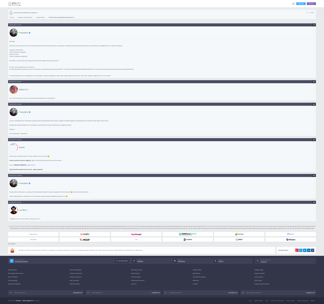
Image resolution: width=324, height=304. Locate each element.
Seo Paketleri (11, 243)
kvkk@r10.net (156, 292)
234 (194, 228)
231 (187, 228)
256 (249, 228)
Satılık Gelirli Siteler (75, 284)
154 (307, 226)
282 (313, 228)
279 (306, 228)
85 (152, 226)
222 (165, 228)
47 (83, 226)
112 (208, 226)
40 (71, 226)
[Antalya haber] (239, 234)
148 (293, 226)
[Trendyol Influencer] (85, 239)
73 (130, 226)
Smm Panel (33, 239)
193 (95, 228)
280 (308, 228)
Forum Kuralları (291, 300)
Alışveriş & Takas (197, 269)
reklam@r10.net (77, 292)
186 (78, 228)
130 (249, 226)
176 (54, 228)
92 (164, 226)
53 (94, 226)
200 (112, 228)
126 (240, 226)
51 (91, 226)
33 (58, 226)
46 (82, 226)
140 (274, 226)
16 (28, 226)
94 (168, 226)
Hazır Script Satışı (74, 280)
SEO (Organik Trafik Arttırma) (15, 273)
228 (179, 228)
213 (143, 228)
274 (293, 228)
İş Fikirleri (195, 284)
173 (47, 228)
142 (278, 226)
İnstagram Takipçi (258, 269)
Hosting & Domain (136, 277)
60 (107, 226)
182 (68, 228)
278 (303, 228)
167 (33, 228)
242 (214, 228)
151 (300, 226)
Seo (136, 239)
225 (172, 228)
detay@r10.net (310, 292)
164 (26, 228)
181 (66, 228)
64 (114, 226)
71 (127, 226)
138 (269, 226)
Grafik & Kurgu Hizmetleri (137, 280)
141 (276, 226)
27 (47, 226)
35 (61, 226)
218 (155, 228)
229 (182, 228)
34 (60, 226)
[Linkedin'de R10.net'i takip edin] (308, 250)
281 (310, 228)
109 (201, 226)
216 (151, 228)
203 (119, 228)
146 (288, 226)
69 (123, 226)
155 (310, 226)
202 (117, 228)
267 (276, 228)
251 (236, 228)
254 (244, 228)
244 (219, 228)
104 (189, 226)
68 (122, 226)
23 (40, 226)
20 (35, 226)
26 (45, 226)
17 (30, 226)
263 (266, 228)
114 (212, 226)
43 (76, 226)
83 (148, 226)
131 (252, 226)
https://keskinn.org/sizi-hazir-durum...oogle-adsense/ (26, 169)
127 (242, 226)
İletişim (313, 300)
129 (247, 226)
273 (291, 228)
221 (162, 228)
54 (96, 226)
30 (52, 226)
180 (63, 228)
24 (42, 226)
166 (30, 228)
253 (241, 228)
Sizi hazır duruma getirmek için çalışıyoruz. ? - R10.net (15, 3)
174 (49, 228)
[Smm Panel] (85, 234)
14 (25, 226)
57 (102, 226)
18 (31, 226)
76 (136, 226)
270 (284, 228)
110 (204, 226)
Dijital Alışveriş (196, 273)
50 (89, 226)
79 (141, 226)
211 (139, 228)
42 (74, 226)
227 (177, 228)
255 (246, 228)
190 (87, 228)
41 (72, 226)
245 (221, 228)
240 (209, 228)
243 (216, 228)
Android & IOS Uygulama (199, 277)
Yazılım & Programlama (75, 269)
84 (150, 226)
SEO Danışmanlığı (12, 280)
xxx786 (22, 210)
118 (221, 226)
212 (141, 228)
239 (206, 228)
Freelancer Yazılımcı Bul (76, 273)
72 (129, 226)
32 (56, 226)
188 (83, 228)
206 (127, 228)
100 (180, 226)
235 (196, 228)
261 (261, 228)
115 (215, 226)
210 (137, 228)
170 (40, 228)
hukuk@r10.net (232, 292)
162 (21, 228)
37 (65, 226)
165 (28, 228)
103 (187, 226)
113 (210, 226)
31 (54, 226)
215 (148, 228)
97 (173, 226)
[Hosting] (290, 234)
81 (144, 226)
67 (120, 226)
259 (256, 228)
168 (35, 228)
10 (18, 226)
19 (33, 226)
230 (184, 228)
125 (238, 226)
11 (20, 226)
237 (201, 228)
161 (18, 228)
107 (196, 226)
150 (298, 226)
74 (132, 226)
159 (14, 228)
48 (85, 226)
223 (167, 228)
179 (61, 228)
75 (134, 226)
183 (70, 228)
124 (235, 226)
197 (104, 228)
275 (296, 228)
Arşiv (250, 300)
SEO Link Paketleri (13, 277)
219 (158, 228)
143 (281, 226)
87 (155, 226)
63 (112, 226)
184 (73, 228)
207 (129, 228)
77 (137, 226)
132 (254, 226)
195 (99, 228)
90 (161, 226)
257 (251, 228)
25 (44, 226)
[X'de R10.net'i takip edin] (300, 250)
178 (59, 228)
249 (231, 228)
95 (170, 226)
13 (23, 226)
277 (301, 228)
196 (102, 228)
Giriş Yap (301, 3)
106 (194, 226)
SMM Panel (196, 280)
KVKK (266, 300)
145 (286, 226)
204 (121, 228)
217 (153, 228)
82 (146, 226)
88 (157, 226)
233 (191, 228)
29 (51, 226)
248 (229, 228)
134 (259, 226)
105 (192, 226)
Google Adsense (12, 269)
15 (27, 226)
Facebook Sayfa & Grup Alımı (261, 284)
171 (42, 228)
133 (256, 226)
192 (92, 228)
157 (315, 226)
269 (281, 228)
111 (206, 226)
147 (290, 226)
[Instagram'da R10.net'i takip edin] (297, 250)
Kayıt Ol (311, 3)
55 (98, 226)
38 (67, 226)
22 (38, 226)
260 (259, 228)
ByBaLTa (22, 90)
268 (279, 228)
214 (146, 228)
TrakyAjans (23, 33)
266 (274, 228)
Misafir (22, 147)
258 (254, 228)
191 (90, 228)
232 (189, 228)
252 (239, 228)
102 (184, 226)
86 (153, 226)
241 (212, 228)
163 (23, 228)
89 (159, 226)
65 (116, 226)
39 (69, 226)
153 (305, 226)
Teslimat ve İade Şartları (277, 300)
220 (160, 228)
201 (114, 228)
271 (286, 228)
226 (174, 228)
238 (204, 228)
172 (45, 228)
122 (231, 226)
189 (85, 228)
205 (124, 228)
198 (107, 228)
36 (63, 226)
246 (224, 228)
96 (172, 226)
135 (261, 226)
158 (11, 228)
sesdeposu (264, 262)
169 (38, 228)
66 (118, 226)
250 (234, 228)
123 (233, 226)
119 (224, 226)
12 (21, 226)
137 (266, 226)
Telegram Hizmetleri (259, 273)
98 (175, 226)
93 (166, 226)
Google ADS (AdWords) (14, 284)
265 (271, 228)
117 (219, 226)
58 (103, 226)
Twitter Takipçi (258, 280)
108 (199, 226)
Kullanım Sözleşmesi (302, 300)
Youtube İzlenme (258, 277)
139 (271, 226)
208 (132, 228)
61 (109, 226)
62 (111, 226)
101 (182, 226)
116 (217, 226)
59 (105, 226)
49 (87, 226)
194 (97, 228)
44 (78, 226)
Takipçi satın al (33, 234)
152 (302, 226)
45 (80, 226)
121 (228, 226)
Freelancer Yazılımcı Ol (76, 277)
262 (264, 228)
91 (163, 226)
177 (56, 228)
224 (169, 228)
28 (49, 226)
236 (199, 228)
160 (16, 228)
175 (52, 228)
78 (139, 226)
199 (109, 228)
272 (289, 228)
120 (226, 226)
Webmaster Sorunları (136, 269)
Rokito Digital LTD (28, 300)
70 (125, 226)
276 (298, 228)
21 (37, 226)
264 (269, 228)
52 (92, 226)
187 (80, 228)
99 (177, 226)
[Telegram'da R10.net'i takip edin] (304, 250)
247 (226, 228)
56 (100, 226)
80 (143, 226)
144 (283, 226)
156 (312, 226)
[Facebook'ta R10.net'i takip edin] (312, 250)
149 (295, 226)
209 (134, 228)
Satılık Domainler (135, 273)
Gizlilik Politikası (258, 300)
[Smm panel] (188, 234)
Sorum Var (134, 284)
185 (75, 228)
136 (264, 226)
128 (245, 226)
